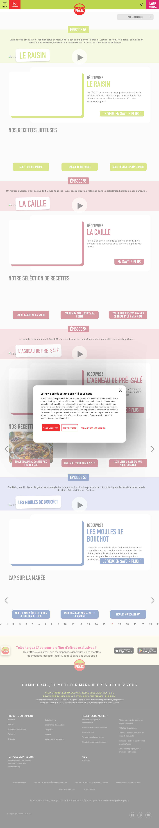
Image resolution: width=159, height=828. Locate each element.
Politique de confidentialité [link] (62, 434)
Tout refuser (69, 428)
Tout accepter (50, 428)
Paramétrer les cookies (93, 428)
